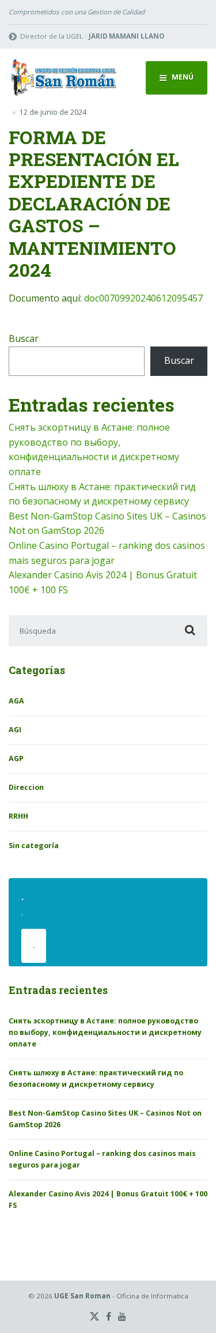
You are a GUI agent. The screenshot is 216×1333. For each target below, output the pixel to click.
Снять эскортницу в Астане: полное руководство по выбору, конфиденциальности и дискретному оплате (105, 1032)
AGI (15, 730)
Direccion (26, 787)
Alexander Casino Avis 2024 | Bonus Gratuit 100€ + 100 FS (108, 1199)
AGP (16, 758)
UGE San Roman (82, 1295)
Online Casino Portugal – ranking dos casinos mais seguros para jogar (102, 1159)
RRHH (18, 816)
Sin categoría (34, 845)
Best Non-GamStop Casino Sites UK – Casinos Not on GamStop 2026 (105, 1118)
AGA (16, 701)
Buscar (24, 338)
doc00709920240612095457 (143, 298)
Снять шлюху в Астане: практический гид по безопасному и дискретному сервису (96, 1078)
